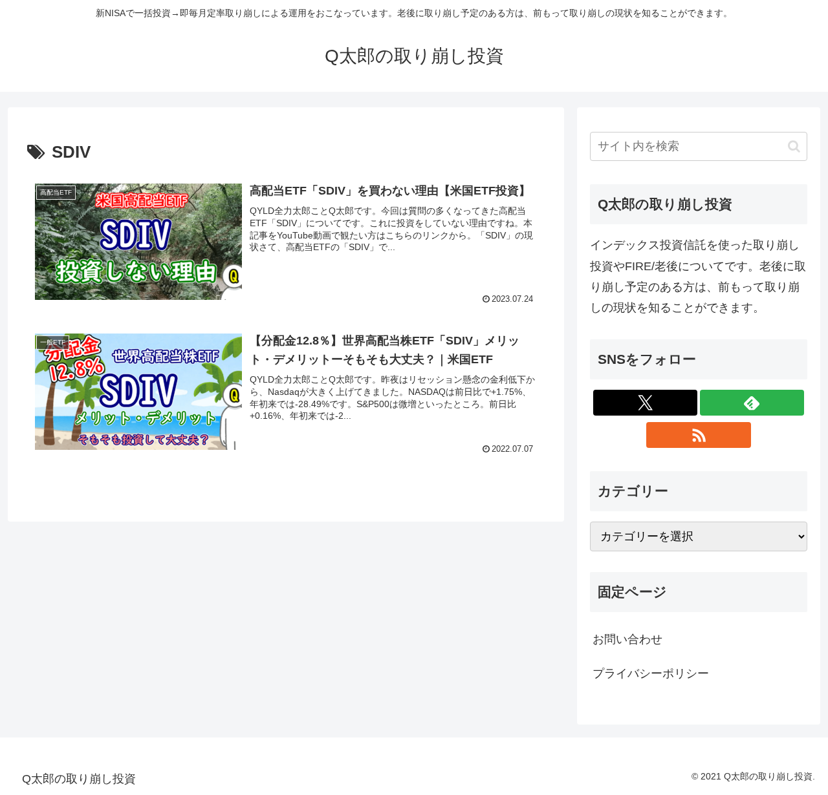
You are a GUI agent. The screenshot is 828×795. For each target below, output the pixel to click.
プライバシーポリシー (651, 673)
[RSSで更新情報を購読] (698, 435)
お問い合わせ (627, 639)
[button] (794, 146)
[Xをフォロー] (645, 403)
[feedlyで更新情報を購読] (752, 403)
